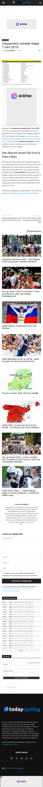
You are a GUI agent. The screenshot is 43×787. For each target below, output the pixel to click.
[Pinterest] (13, 55)
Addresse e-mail (8, 671)
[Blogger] (12, 758)
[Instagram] (21, 758)
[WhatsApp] (18, 55)
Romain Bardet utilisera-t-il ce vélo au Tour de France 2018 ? (12, 220)
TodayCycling (10, 687)
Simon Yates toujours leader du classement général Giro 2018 (31, 220)
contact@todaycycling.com (10, 744)
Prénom (5, 664)
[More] (27, 55)
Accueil (4, 8)
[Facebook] (4, 55)
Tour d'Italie (11, 8)
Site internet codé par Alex (13, 768)
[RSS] (26, 758)
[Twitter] (9, 55)
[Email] (22, 55)
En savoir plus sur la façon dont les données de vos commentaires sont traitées (19, 589)
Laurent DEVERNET (9, 50)
